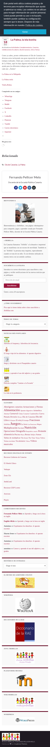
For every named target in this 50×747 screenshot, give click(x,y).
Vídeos (28, 441)
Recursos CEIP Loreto (12, 488)
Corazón (26, 414)
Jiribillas (7, 424)
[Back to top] (44, 741)
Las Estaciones (32, 424)
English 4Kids (9, 521)
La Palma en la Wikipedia (11, 74)
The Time (31, 438)
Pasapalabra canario (32, 431)
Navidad (21, 428)
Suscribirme (11, 286)
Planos (22, 434)
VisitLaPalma (7, 85)
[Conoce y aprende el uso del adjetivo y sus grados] (6, 369)
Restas (27, 434)
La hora (24, 424)
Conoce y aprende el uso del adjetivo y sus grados (22, 373)
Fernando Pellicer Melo (13, 514)
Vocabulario (20, 441)
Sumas (38, 434)
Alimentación (12, 410)
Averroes (7, 494)
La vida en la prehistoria (13, 393)
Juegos (15, 424)
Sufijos (33, 435)
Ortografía (20, 431)
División (13, 417)
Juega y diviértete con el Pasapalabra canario (20, 363)
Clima (20, 414)
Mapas (39, 424)
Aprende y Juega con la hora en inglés (31, 521)
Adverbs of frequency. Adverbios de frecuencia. (21, 343)
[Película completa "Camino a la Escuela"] (6, 379)
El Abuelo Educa (10, 463)
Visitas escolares (9, 441)
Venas (38, 438)
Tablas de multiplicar (12, 438)
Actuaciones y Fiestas (33, 407)
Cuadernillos (34, 414)
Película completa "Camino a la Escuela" (18, 383)
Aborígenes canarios (13, 407)
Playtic (6, 500)
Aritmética (37, 410)
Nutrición (30, 427)
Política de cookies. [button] (34, 25)
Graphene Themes (20, 744)
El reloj (19, 420)
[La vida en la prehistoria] (6, 389)
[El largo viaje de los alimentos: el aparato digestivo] (6, 349)
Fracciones (34, 420)
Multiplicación (10, 427)
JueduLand (8, 482)
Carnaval (14, 413)
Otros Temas (35, 50)
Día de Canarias (25, 50)
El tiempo (25, 420)
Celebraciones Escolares (10, 50)
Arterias (6, 414)
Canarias (36, 47)
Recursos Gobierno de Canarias (15, 457)
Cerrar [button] (25, 32)
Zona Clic (7, 475)
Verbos (42, 438)
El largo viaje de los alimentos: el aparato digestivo (22, 353)
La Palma (21, 165)
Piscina (17, 434)
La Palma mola (7, 80)
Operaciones (9, 431)
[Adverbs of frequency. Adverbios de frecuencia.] (6, 339)
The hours (24, 438)
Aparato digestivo (26, 410)
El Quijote (12, 420)
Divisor (20, 417)
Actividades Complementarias (21, 47)
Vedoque (7, 469)
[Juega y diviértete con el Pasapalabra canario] (6, 359)
